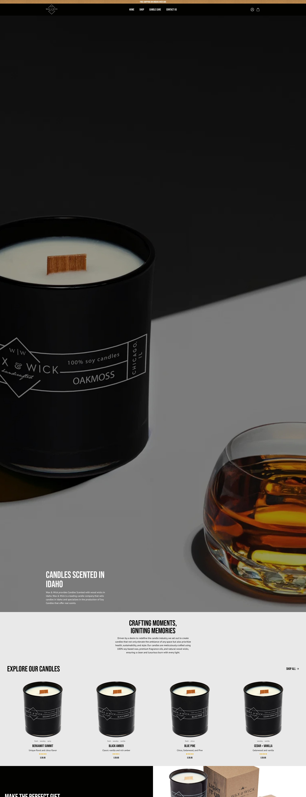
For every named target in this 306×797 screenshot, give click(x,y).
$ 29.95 (43, 757)
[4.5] (116, 753)
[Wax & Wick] (52, 9)
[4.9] (42, 753)
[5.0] (190, 753)
